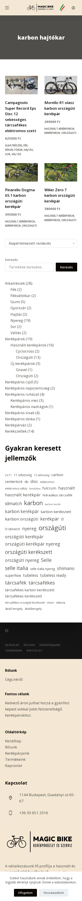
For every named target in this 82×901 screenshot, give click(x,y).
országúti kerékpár (24, 537)
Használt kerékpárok (59, 129)
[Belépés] (73, 7)
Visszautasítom (54, 893)
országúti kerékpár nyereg (32, 544)
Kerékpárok (52, 133)
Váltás (16, 154)
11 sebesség (23, 475)
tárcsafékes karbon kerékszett (29, 590)
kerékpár (49, 519)
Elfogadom (25, 893)
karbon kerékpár (22, 511)
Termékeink (13, 650)
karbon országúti (21, 519)
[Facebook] (6, 630)
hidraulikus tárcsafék (57, 495)
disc (34, 481)
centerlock (14, 481)
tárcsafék (15, 582)
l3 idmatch (12, 529)
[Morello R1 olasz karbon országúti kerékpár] (60, 85)
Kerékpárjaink (49, 645)
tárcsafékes (41, 582)
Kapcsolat (34, 650)
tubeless (30, 575)
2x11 (8, 475)
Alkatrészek (13, 145)
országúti (52, 527)
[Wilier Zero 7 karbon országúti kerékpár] (60, 172)
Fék (25, 145)
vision (50, 602)
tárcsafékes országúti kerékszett (25, 602)
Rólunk (29, 645)
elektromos (47, 482)
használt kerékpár (23, 495)
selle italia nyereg (42, 569)
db (26, 482)
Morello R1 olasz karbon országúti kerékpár (59, 108)
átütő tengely (14, 609)
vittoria (60, 602)
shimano (66, 568)
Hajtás (28, 150)
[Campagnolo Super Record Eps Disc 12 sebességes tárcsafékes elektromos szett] (21, 85)
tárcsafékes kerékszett (23, 596)
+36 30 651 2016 (33, 812)
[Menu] (7, 8)
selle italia (16, 568)
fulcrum (49, 488)
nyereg (29, 528)
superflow (13, 575)
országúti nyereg (22, 560)
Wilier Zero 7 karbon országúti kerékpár (59, 195)
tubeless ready (53, 575)
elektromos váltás (16, 488)
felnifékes (34, 488)
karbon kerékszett (56, 511)
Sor (7, 154)
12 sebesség (41, 475)
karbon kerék (53, 504)
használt (66, 488)
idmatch (13, 503)
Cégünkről (14, 679)
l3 (62, 519)
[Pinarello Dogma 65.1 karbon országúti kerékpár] (21, 172)
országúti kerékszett (28, 551)
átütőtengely (33, 609)
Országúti (68, 133)
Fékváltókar (14, 150)
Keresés (11, 259)
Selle (46, 560)
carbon (57, 474)
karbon (33, 503)
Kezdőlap (12, 645)
